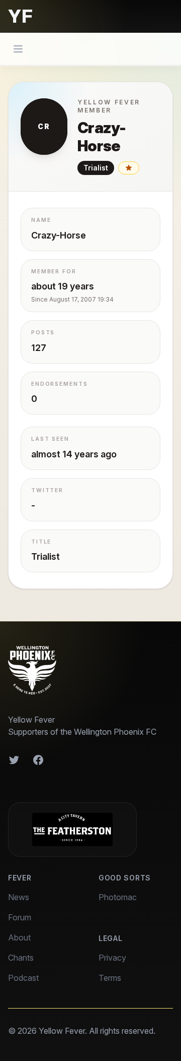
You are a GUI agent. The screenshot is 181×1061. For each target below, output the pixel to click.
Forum (19, 917)
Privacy (112, 958)
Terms (110, 978)
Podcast (23, 978)
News (18, 897)
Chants (21, 958)
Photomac (118, 897)
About (19, 937)
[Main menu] (18, 49)
